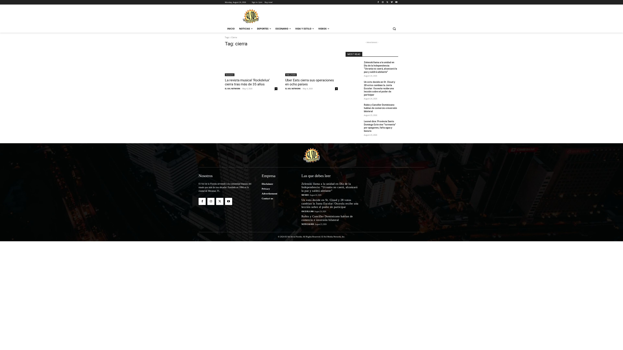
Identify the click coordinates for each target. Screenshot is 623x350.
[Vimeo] (392, 2)
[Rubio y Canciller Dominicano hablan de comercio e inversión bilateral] (353, 108)
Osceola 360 (307, 211)
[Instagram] (383, 2)
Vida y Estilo (291, 75)
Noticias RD (307, 224)
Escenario (229, 75)
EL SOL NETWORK (232, 88)
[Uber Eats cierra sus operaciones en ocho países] (311, 63)
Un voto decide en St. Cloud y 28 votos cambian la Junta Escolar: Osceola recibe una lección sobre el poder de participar (379, 88)
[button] (394, 29)
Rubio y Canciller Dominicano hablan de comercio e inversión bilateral (380, 108)
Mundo (305, 195)
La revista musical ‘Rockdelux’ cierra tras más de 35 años (247, 82)
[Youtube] (396, 2)
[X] (387, 2)
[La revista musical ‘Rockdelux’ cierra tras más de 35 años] (251, 63)
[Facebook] (378, 2)
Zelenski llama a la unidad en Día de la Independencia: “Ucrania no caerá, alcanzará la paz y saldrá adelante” (329, 187)
